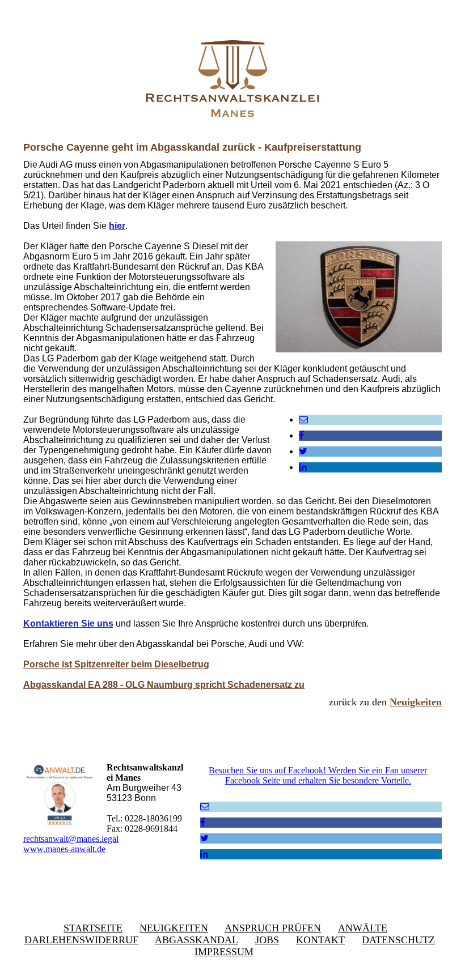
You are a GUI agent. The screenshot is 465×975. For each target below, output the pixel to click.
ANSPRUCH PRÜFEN (273, 928)
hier (117, 226)
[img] (232, 76)
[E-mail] (303, 419)
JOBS (267, 940)
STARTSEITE (93, 928)
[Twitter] (303, 451)
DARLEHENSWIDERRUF (81, 940)
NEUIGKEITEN (174, 928)
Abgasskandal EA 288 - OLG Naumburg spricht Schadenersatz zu (164, 684)
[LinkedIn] (303, 467)
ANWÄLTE (362, 928)
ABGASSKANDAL (196, 940)
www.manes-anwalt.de (64, 849)
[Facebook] (301, 435)
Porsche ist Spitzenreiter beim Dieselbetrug (116, 664)
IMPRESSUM (224, 951)
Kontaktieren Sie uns (68, 623)
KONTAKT (320, 940)
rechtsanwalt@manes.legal (71, 839)
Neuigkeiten (416, 702)
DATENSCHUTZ (398, 940)
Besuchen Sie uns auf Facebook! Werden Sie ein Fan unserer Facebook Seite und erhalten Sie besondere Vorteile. (318, 775)
